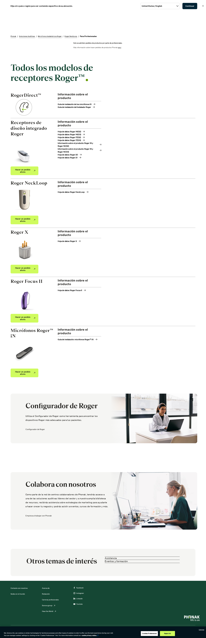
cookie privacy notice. (89, 635)
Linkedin (79, 599)
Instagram (80, 593)
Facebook (79, 588)
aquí (119, 47)
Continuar (189, 6)
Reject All (167, 633)
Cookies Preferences (149, 633)
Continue (201, 630)
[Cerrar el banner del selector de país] (203, 6)
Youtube (79, 604)
